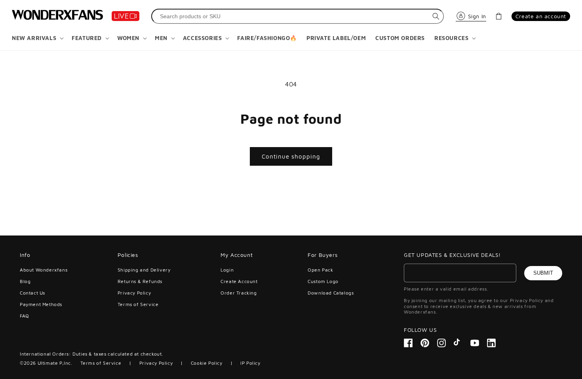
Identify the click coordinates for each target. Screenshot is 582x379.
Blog (25, 281)
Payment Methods (41, 304)
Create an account (540, 16)
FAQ (24, 316)
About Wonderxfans (43, 270)
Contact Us (32, 293)
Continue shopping (291, 156)
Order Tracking (239, 293)
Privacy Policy (134, 293)
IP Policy (250, 363)
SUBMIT (543, 273)
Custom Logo (323, 281)
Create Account (239, 281)
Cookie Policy (207, 363)
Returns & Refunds (140, 281)
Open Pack (320, 270)
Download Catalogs (331, 293)
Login (227, 270)
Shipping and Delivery (144, 270)
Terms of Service (138, 304)
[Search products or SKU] (435, 16)
